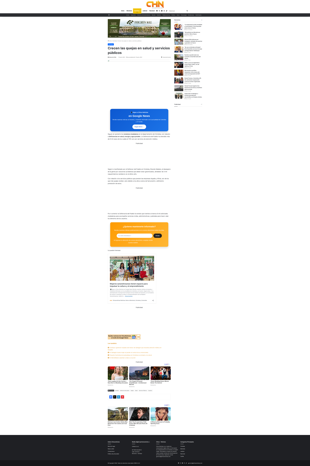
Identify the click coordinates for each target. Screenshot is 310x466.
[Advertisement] (139, 156)
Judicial (144, 11)
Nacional (152, 11)
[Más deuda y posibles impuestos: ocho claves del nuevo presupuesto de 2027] (178, 73)
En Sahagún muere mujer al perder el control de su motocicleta (128, 352)
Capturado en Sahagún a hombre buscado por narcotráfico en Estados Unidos (193, 95)
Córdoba (136, 11)
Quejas (132, 390)
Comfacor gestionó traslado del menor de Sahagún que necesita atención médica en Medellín (134, 349)
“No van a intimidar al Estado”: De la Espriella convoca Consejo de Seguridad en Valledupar (193, 49)
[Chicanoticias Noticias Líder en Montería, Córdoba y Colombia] (155, 4)
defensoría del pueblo (124, 390)
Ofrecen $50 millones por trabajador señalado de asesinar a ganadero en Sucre (193, 41)
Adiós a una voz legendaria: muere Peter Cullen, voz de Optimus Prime (192, 64)
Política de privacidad (113, 453)
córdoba (117, 390)
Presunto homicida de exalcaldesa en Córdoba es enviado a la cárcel (130, 355)
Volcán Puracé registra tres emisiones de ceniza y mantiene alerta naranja (193, 87)
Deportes (133, 15)
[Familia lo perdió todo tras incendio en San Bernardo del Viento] (178, 57)
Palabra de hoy (166, 15)
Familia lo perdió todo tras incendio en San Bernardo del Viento (192, 56)
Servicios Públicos (143, 390)
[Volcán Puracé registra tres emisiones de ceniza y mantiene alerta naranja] (178, 88)
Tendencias (191, 15)
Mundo (153, 15)
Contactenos (111, 451)
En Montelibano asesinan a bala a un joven (122, 358)
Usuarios (150, 390)
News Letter (111, 448)
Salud (178, 15)
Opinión (159, 15)
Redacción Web (112, 57)
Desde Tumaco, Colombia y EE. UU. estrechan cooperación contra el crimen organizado (192, 79)
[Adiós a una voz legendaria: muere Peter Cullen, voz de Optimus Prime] (178, 65)
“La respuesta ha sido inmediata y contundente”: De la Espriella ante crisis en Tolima (193, 26)
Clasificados (198, 15)
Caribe (127, 15)
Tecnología (183, 15)
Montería (129, 11)
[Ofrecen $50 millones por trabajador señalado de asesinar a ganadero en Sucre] (178, 42)
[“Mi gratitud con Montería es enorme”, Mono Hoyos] (178, 35)
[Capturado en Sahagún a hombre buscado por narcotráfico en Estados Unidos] (178, 96)
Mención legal (111, 446)
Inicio (122, 11)
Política (173, 15)
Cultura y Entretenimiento (143, 15)
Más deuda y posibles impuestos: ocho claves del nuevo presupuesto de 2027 (192, 72)
